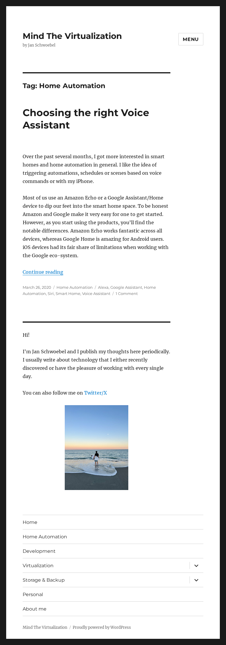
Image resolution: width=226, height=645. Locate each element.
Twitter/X (95, 393)
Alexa (103, 287)
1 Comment (127, 293)
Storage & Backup (44, 580)
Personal (33, 594)
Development (39, 551)
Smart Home (68, 293)
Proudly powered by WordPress (102, 627)
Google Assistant (126, 287)
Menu (191, 39)
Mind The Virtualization (72, 36)
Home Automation (74, 287)
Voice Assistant (96, 293)
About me (34, 609)
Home (30, 522)
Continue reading (43, 272)
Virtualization (38, 565)
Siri (51, 293)
